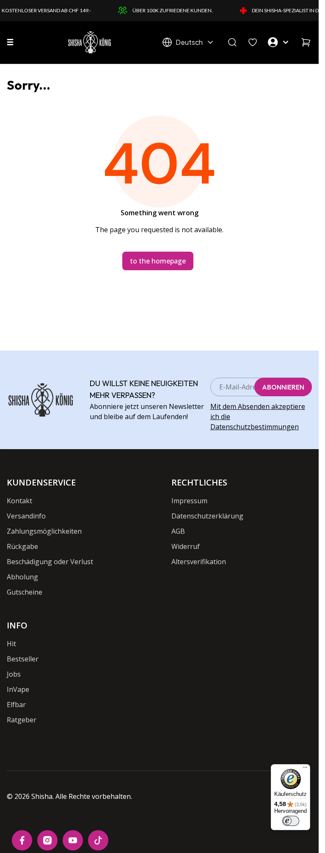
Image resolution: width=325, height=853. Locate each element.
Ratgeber (21, 719)
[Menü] (305, 769)
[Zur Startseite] (89, 42)
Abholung (22, 576)
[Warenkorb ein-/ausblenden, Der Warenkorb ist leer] (306, 42)
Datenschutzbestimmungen (254, 426)
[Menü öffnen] (10, 42)
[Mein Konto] (279, 42)
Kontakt (19, 500)
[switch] (290, 821)
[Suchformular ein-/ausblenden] (232, 42)
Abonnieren (283, 387)
